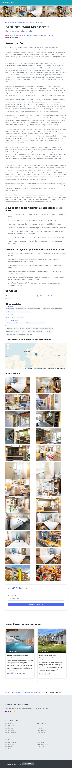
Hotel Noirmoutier (10, 742)
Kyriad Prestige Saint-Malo (17, 656)
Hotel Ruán (40, 742)
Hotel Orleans (9, 744)
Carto (37, 368)
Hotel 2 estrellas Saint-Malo (32, 692)
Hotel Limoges (41, 726)
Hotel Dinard (9, 728)
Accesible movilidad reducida (44, 35)
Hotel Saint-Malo (16, 692)
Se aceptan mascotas (25, 35)
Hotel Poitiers (9, 749)
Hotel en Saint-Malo (8, 2)
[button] (2, 12)
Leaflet (28, 368)
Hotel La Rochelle (10, 733)
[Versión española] (10, 712)
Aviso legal (28, 764)
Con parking (11, 35)
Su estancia (12, 595)
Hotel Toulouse (41, 747)
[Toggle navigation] (69, 2)
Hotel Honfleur (9, 730)
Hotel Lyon (40, 728)
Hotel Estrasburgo (42, 744)
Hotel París (8, 747)
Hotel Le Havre (41, 723)
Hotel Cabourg (9, 723)
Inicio (7, 692)
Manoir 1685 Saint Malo (48, 656)
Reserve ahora (36, 604)
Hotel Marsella (41, 730)
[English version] (8, 712)
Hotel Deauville (9, 726)
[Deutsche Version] (14, 712)
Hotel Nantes (41, 733)
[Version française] (6, 712)
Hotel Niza (8, 740)
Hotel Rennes (41, 740)
